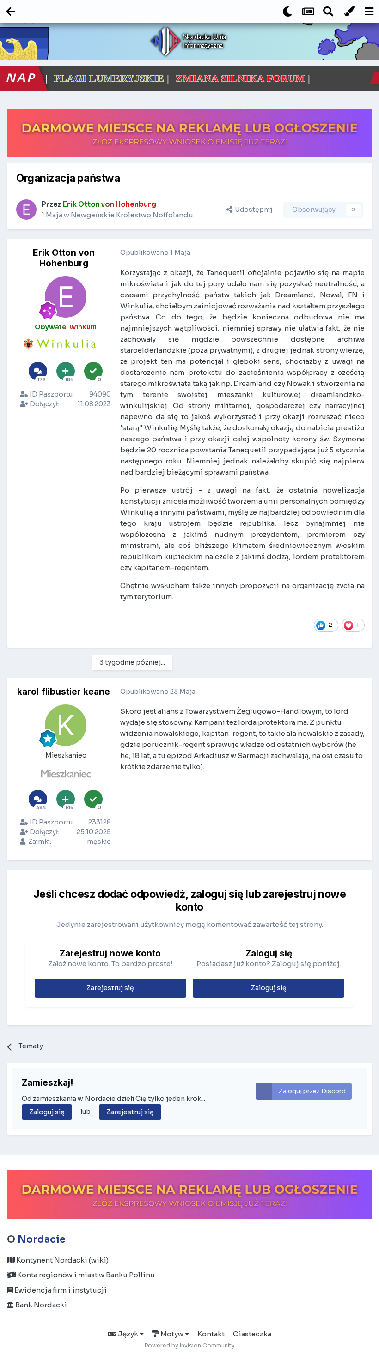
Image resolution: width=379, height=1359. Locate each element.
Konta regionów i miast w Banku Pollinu (85, 1274)
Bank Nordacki (40, 1304)
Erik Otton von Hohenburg (64, 258)
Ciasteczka (252, 1333)
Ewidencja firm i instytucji (60, 1290)
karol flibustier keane (63, 691)
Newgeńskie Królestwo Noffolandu (132, 214)
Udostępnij (252, 209)
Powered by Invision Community (190, 1345)
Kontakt (211, 1333)
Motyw (172, 1333)
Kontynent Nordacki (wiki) (62, 1260)
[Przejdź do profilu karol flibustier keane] (65, 725)
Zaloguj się (269, 988)
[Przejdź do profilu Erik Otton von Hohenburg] (26, 209)
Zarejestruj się (110, 988)
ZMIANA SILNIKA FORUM (163, 78)
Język (128, 1333)
